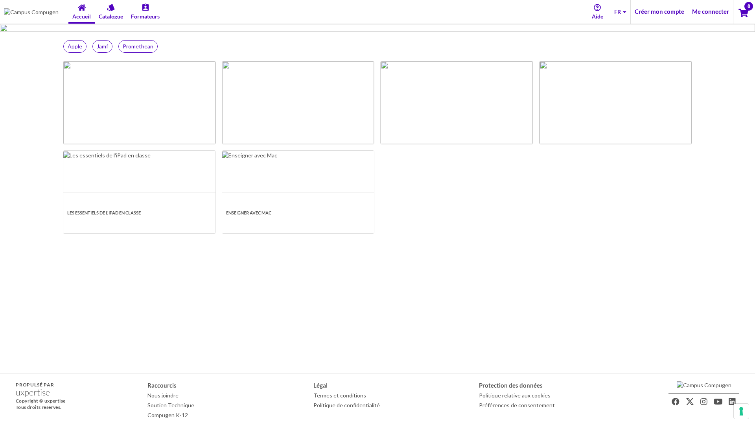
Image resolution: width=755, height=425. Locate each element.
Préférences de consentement (517, 405)
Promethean (138, 46)
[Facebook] (675, 401)
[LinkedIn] (732, 401)
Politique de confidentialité (346, 405)
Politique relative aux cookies (515, 395)
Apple (75, 46)
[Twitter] (689, 401)
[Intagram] (704, 401)
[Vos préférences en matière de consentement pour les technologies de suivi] (741, 411)
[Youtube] (718, 401)
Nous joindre (163, 395)
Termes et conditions (339, 395)
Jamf (102, 46)
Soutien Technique (170, 405)
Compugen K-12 (167, 415)
